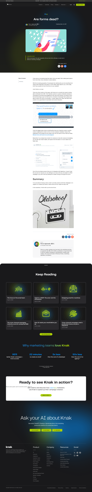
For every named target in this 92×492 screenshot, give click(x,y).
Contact (48, 459)
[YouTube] (77, 455)
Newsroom (49, 456)
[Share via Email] (72, 237)
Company (56, 4)
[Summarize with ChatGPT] (59, 66)
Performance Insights (37, 467)
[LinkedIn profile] (37, 24)
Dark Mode (35, 463)
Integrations (35, 456)
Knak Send (35, 471)
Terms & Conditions (82, 487)
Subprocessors (74, 487)
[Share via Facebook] (69, 237)
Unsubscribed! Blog (64, 461)
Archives (48, 465)
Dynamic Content (36, 459)
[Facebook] (80, 453)
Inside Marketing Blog (64, 463)
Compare (35, 479)
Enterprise (35, 454)
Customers (47, 4)
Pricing (52, 4)
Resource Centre (63, 452)
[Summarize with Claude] (62, 66)
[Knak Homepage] (10, 5)
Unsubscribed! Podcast (65, 459)
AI (33, 452)
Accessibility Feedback (51, 487)
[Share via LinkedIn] (66, 237)
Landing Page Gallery (64, 466)
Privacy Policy (60, 487)
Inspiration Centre (36, 458)
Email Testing (35, 461)
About (48, 452)
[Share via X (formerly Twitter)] (63, 237)
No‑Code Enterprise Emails (38, 473)
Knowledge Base (50, 461)
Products (40, 4)
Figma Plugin (35, 469)
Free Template (36, 480)
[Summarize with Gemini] (65, 66)
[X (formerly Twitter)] (74, 453)
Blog (46, 14)
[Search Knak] (74, 5)
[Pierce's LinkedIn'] (51, 243)
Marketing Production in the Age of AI (65, 455)
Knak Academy (50, 463)
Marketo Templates (37, 475)
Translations (35, 465)
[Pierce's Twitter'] (53, 243)
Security (67, 487)
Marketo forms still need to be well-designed (43, 134)
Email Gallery (62, 465)
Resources (63, 4)
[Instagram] (74, 455)
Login (71, 4)
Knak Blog (62, 457)
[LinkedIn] (77, 453)
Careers (48, 454)
